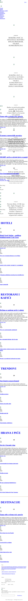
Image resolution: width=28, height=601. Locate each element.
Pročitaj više (3, 127)
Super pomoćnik (4, 284)
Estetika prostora (4, 394)
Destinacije (2, 13)
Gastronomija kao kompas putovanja (9, 463)
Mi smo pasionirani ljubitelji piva (8, 482)
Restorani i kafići (4, 10)
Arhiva (1, 17)
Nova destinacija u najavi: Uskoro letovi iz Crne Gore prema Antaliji (13, 568)
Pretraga (5, 567)
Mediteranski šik (4, 413)
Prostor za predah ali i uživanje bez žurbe (10, 358)
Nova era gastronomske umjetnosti (8, 329)
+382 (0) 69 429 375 (12, 571)
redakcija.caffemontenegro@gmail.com (8, 573)
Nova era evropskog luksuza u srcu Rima (10, 255)
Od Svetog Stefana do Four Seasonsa (9, 492)
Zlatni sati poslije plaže (5, 403)
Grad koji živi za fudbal (5, 542)
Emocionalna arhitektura (6, 422)
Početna (2, 566)
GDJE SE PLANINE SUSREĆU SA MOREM (11, 265)
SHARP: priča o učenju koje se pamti (14, 157)
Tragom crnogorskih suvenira (11, 135)
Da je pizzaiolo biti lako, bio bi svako (9, 339)
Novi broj (2, 185)
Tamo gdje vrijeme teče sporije (11, 116)
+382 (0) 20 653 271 (5, 571)
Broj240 (1, 189)
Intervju (2, 14)
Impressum (2, 18)
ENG (25, 2)
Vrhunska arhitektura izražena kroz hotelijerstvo (12, 275)
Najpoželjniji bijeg (4, 561)
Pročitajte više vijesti (4, 180)
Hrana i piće (17, 566)
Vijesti (1, 8)
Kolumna (2, 16)
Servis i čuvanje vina (7, 445)
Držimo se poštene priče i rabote (12, 310)
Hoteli (1, 9)
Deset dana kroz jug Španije (7, 533)
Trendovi (2, 12)
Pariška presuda (4, 473)
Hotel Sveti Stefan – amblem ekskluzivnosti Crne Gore (10, 236)
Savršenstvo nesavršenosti (9, 173)
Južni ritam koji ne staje (6, 552)
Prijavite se (19, 595)
